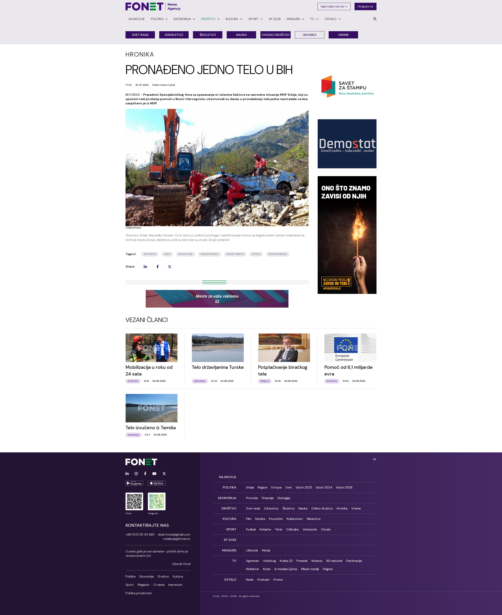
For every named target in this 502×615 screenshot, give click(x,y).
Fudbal (251, 529)
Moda (266, 550)
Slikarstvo (314, 519)
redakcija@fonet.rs (176, 539)
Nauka (241, 35)
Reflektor (252, 569)
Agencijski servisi (332, 6)
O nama (159, 585)
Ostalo (326, 529)
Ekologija (284, 498)
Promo (278, 580)
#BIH (167, 254)
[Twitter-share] (170, 266)
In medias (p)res (286, 569)
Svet (289, 487)
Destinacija (354, 561)
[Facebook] (145, 473)
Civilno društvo (275, 35)
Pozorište (276, 519)
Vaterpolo (310, 529)
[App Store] (157, 483)
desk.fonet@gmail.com (174, 534)
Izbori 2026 (344, 487)
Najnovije (227, 477)
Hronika (309, 35)
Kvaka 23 (286, 561)
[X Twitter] (164, 473)
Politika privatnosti (139, 593)
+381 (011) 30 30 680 (140, 534)
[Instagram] (136, 473)
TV (234, 561)
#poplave (185, 254)
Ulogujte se (365, 6)
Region (262, 487)
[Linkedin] (127, 473)
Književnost (295, 519)
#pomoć (150, 254)
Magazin (143, 585)
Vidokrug (269, 561)
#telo (256, 254)
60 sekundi (334, 561)
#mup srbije (235, 254)
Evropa (276, 487)
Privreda (252, 498)
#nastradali (210, 254)
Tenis (278, 529)
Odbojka (292, 529)
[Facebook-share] (157, 266)
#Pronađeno (277, 254)
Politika (131, 576)
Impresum (175, 585)
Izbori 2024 (324, 487)
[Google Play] (134, 483)
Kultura (178, 576)
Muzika (260, 519)
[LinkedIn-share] (145, 266)
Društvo (163, 576)
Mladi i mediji (310, 569)
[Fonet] (153, 6)
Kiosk (267, 569)
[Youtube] (154, 473)
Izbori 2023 (304, 487)
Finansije (268, 498)
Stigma (328, 569)
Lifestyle (252, 550)
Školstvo (208, 35)
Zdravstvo (174, 35)
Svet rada (140, 35)
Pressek (302, 561)
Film (248, 519)
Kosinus (317, 561)
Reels (250, 580)
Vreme (343, 35)
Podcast (263, 580)
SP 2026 (230, 540)
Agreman (252, 561)
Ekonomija (146, 576)
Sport (130, 585)
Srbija (250, 487)
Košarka (265, 529)
